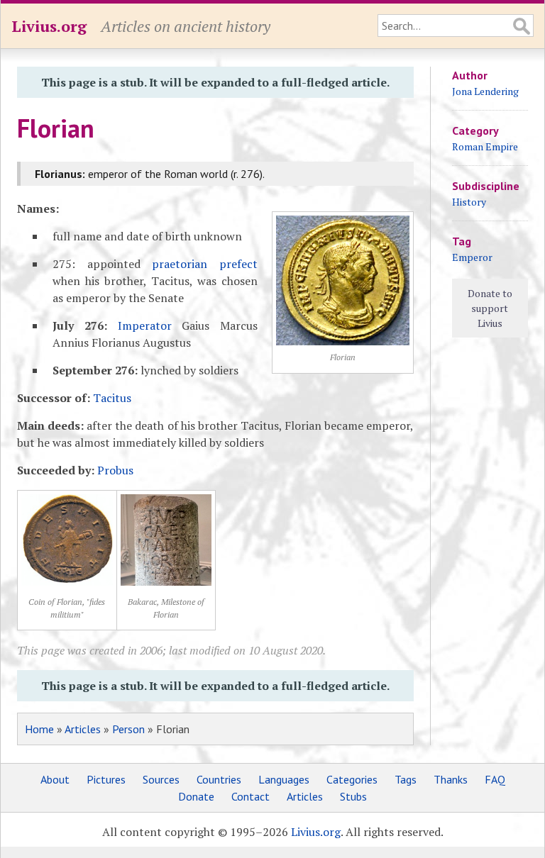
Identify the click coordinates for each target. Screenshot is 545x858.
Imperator (145, 325)
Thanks (451, 779)
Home (39, 729)
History (469, 201)
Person (128, 729)
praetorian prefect (205, 264)
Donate (196, 796)
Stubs (353, 796)
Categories (352, 779)
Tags (406, 779)
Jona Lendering (485, 91)
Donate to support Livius (490, 308)
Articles (83, 729)
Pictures (106, 779)
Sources (161, 779)
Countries (219, 779)
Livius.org (49, 26)
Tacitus (112, 398)
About (55, 779)
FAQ (495, 779)
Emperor (472, 257)
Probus (115, 470)
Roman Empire (485, 146)
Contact (250, 796)
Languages (283, 779)
